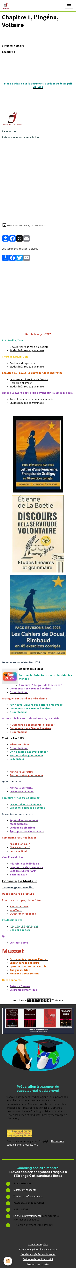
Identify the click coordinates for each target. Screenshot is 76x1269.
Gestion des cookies (38, 1264)
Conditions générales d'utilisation (38, 1249)
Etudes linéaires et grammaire (27, 350)
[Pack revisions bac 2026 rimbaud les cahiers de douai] (38, 615)
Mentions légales (38, 1244)
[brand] (6, 6)
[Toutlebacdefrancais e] (38, 1021)
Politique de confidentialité (38, 1259)
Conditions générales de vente (38, 1254)
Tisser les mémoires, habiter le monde (32, 399)
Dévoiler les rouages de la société (29, 347)
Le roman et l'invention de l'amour (29, 379)
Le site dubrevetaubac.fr (27, 1216)
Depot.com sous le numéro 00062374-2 (35, 1143)
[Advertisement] (38, 180)
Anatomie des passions (23, 363)
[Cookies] (8, 1261)
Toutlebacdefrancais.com (28, 1196)
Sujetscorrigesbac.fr (24, 1190)
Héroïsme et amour (21, 383)
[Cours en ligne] (38, 1053)
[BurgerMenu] (69, 6)
